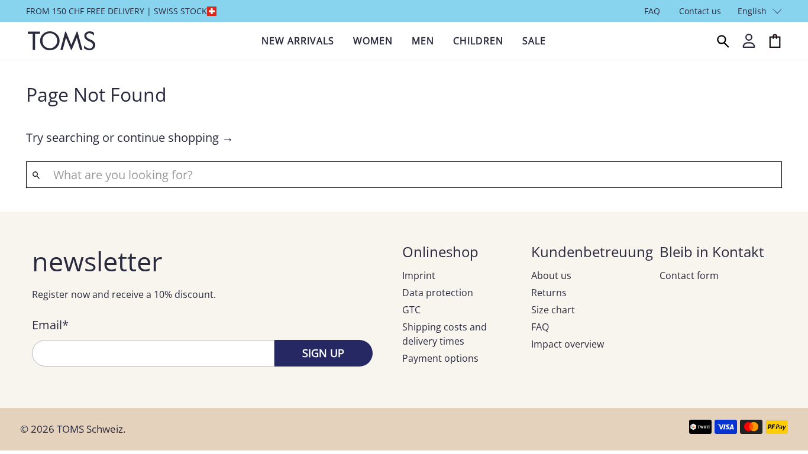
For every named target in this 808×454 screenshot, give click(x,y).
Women (373, 40)
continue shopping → (175, 137)
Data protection (437, 292)
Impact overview (567, 344)
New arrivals (297, 40)
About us (551, 275)
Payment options (440, 358)
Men (423, 40)
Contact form (689, 275)
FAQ (652, 11)
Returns (549, 292)
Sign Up (323, 353)
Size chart (553, 309)
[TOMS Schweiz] (61, 40)
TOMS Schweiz (90, 429)
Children (478, 40)
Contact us (700, 11)
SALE (534, 40)
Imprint (418, 275)
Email (50, 325)
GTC (411, 309)
